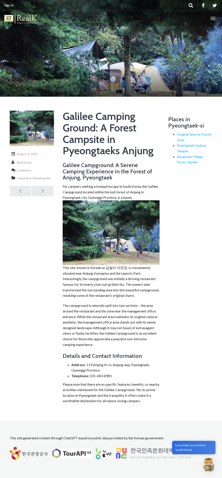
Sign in (8, 5)
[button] (208, 464)
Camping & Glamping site (34, 178)
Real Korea (24, 162)
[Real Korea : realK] (20, 18)
